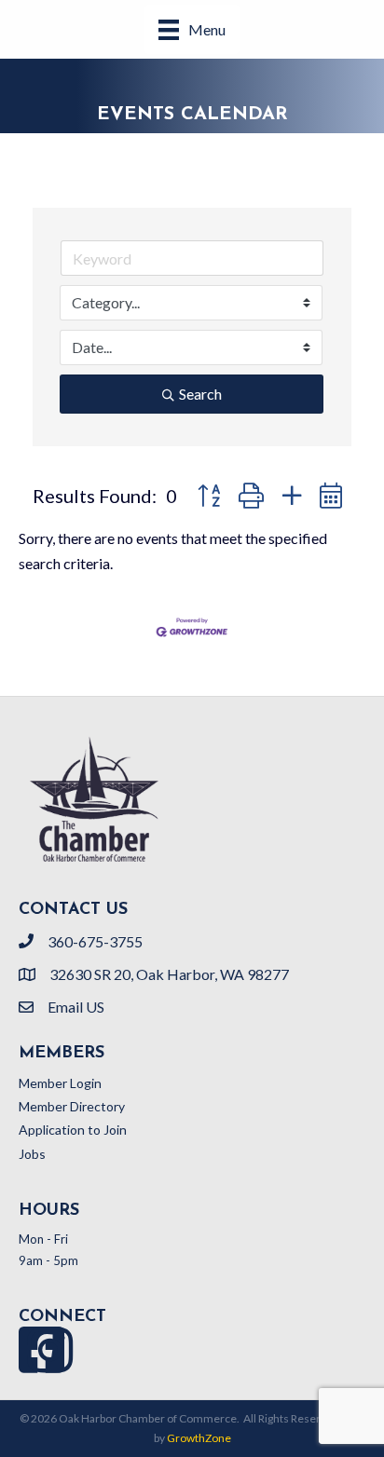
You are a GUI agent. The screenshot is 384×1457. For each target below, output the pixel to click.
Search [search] (200, 393)
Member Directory (72, 1106)
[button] (208, 495)
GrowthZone (199, 1438)
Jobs (32, 1154)
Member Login (60, 1083)
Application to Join (73, 1129)
